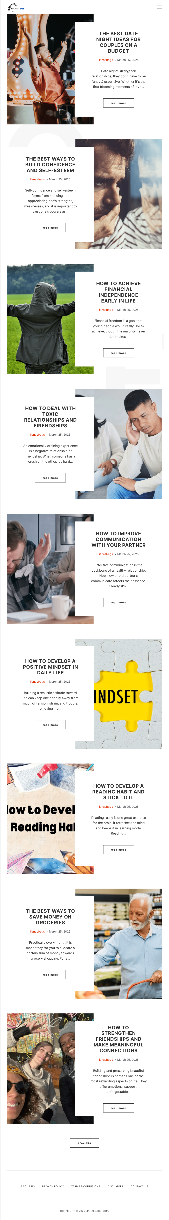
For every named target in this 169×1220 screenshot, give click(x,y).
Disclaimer (115, 1186)
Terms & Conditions (85, 1186)
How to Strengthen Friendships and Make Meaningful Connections (118, 1039)
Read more (118, 103)
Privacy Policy (53, 1186)
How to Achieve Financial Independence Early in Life (118, 292)
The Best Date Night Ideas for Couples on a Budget (118, 42)
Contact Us (139, 1186)
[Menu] (159, 7)
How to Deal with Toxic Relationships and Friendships (50, 417)
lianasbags (106, 59)
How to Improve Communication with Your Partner (119, 539)
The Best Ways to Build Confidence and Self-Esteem (50, 164)
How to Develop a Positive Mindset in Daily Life (50, 667)
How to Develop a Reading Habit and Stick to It (118, 791)
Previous (84, 1142)
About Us (28, 1186)
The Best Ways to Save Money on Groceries (50, 917)
